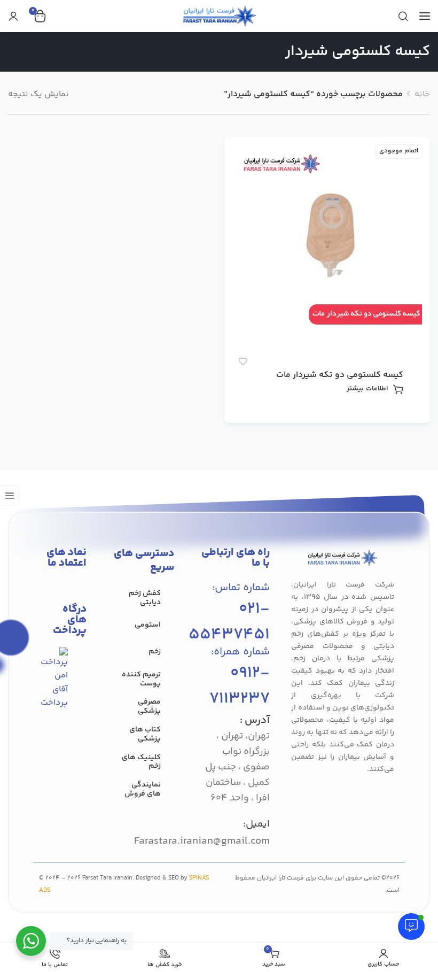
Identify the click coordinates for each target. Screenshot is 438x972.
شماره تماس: (241, 588)
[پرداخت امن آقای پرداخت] (57, 678)
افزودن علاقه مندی (242, 361)
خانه (422, 94)
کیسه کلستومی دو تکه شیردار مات (339, 375)
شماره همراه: (240, 652)
